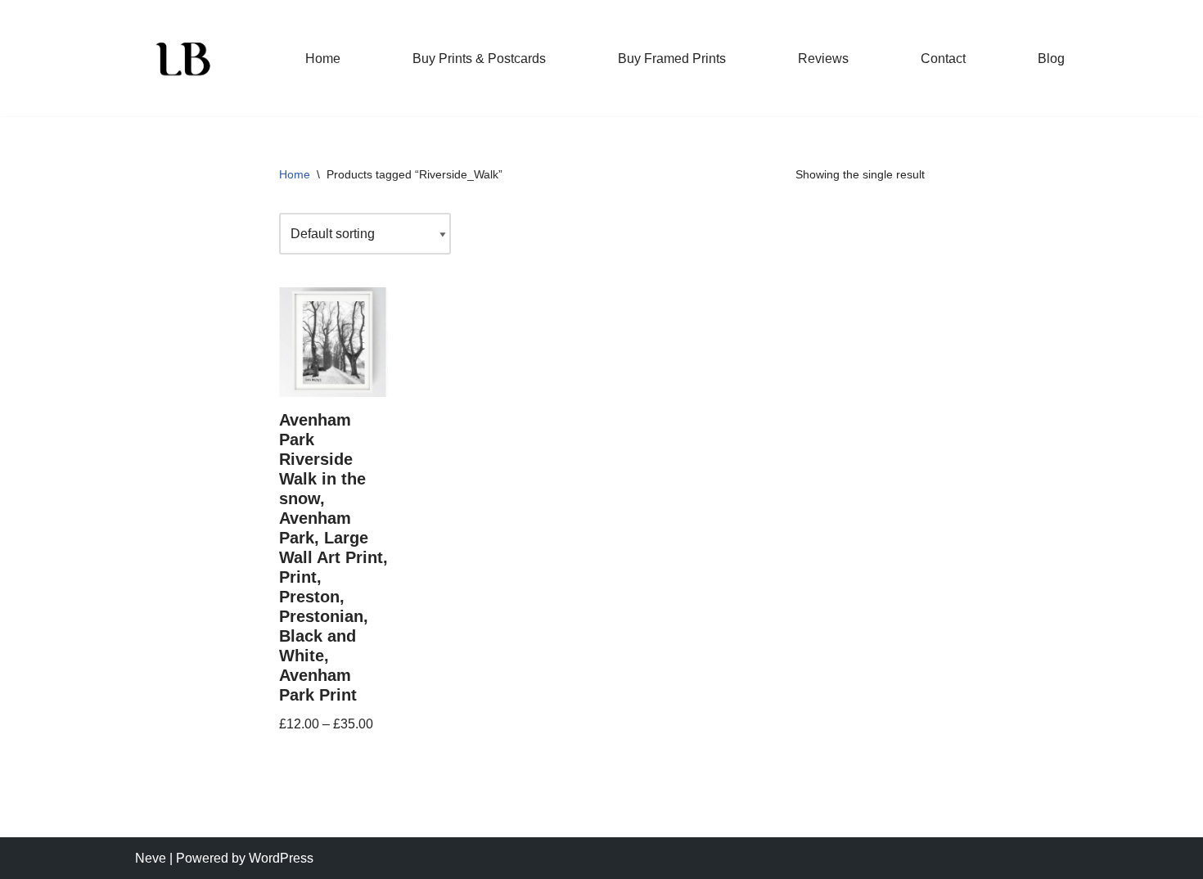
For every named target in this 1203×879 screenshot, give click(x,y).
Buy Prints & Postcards (479, 58)
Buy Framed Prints (672, 58)
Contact (943, 58)
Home (322, 58)
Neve (150, 858)
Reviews (823, 58)
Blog (1051, 58)
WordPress (281, 858)
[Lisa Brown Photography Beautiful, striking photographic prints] (184, 58)
